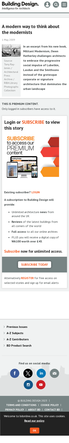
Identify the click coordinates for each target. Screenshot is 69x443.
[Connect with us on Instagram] (28, 384)
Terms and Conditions (21, 405)
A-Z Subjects (15, 333)
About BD (34, 409)
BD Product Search (19, 345)
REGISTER (27, 278)
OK (34, 430)
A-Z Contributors (18, 339)
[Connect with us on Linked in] (41, 373)
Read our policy (34, 420)
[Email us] (54, 373)
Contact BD (52, 409)
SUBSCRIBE (33, 122)
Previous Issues (17, 327)
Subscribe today (34, 264)
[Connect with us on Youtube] (41, 384)
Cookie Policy (50, 405)
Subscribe (12, 251)
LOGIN (35, 192)
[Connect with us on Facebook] (15, 373)
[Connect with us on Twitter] (28, 373)
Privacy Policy (14, 409)
